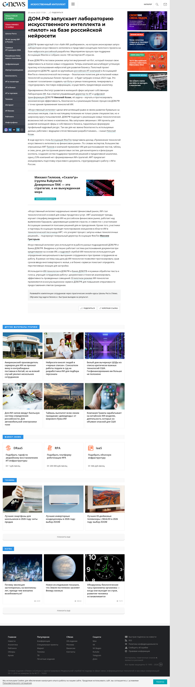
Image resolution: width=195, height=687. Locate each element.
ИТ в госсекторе (12, 81)
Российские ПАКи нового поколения (13, 57)
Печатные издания (46, 659)
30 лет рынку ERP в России (12, 40)
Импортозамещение (14, 70)
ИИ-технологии (51, 271)
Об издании (71, 641)
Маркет (40, 648)
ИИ (44, 93)
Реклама (70, 644)
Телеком (8, 99)
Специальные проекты (47, 644)
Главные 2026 (13, 48)
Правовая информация (139, 651)
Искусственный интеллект (48, 4)
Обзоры (11, 652)
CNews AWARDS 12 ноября (12, 25)
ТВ (38, 655)
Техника (41, 652)
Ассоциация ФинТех (61, 139)
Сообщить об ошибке (138, 647)
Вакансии (70, 648)
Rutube (96, 652)
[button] (157, 4)
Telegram (97, 655)
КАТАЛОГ (148, 4)
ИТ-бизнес (9, 111)
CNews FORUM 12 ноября (11, 17)
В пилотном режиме (81, 278)
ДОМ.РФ (32, 44)
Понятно (160, 682)
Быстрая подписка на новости (142, 637)
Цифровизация (12, 64)
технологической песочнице (43, 232)
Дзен (95, 659)
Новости (12, 641)
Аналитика (13, 644)
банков (50, 146)
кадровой (65, 251)
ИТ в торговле (11, 93)
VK (94, 644)
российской (51, 51)
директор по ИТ (83, 93)
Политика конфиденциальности (143, 644)
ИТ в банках (10, 87)
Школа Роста (11, 33)
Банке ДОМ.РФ (79, 271)
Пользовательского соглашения (17, 683)
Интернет (9, 105)
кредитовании (35, 251)
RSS (130, 640)
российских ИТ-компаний (87, 70)
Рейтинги (9, 116)
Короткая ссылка (110, 308)
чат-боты (68, 81)
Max (94, 641)
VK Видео (97, 648)
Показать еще (63, 537)
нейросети (38, 51)
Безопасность (11, 76)
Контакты (70, 652)
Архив (11, 655)
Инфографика (11, 122)
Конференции (43, 641)
